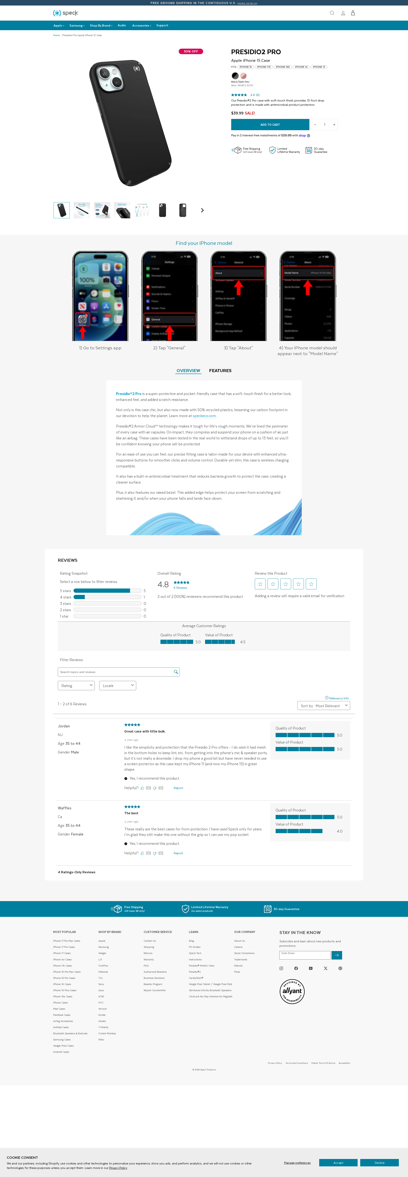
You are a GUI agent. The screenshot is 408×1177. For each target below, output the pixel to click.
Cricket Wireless (107, 1033)
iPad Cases (59, 1009)
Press (237, 972)
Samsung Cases (62, 1039)
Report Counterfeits (155, 990)
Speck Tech (195, 953)
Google (102, 953)
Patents (238, 966)
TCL (100, 978)
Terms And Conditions (296, 1063)
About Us (239, 941)
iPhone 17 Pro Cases (64, 947)
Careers (238, 947)
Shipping (149, 947)
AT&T (101, 996)
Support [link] (162, 25)
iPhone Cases (60, 1003)
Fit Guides (194, 947)
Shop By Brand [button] (100, 25)
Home (56, 35)
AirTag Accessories (63, 1021)
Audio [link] (122, 25)
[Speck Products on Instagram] (281, 968)
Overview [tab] (188, 370)
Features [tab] (220, 370)
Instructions (195, 959)
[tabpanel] (204, 457)
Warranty (149, 959)
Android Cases (61, 1052)
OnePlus (103, 966)
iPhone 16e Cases (62, 996)
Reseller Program (153, 984)
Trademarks (240, 959)
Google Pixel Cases (63, 1046)
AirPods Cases (61, 1027)
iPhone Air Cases (62, 959)
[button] (353, 13)
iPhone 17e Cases (62, 966)
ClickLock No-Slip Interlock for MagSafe (210, 996)
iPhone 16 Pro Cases (64, 978)
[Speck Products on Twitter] (325, 968)
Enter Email (288, 953)
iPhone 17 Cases (62, 953)
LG (100, 959)
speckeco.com (204, 416)
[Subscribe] (337, 955)
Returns (148, 953)
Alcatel (102, 1021)
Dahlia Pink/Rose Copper (243, 76)
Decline (379, 1162)
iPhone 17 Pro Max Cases (66, 941)
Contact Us (150, 941)
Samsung (103, 947)
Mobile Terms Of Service (323, 1063)
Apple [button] (58, 25)
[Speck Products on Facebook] (296, 968)
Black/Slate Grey (235, 76)
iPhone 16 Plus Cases (64, 990)
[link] (343, 13)
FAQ (146, 966)
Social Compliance (244, 953)
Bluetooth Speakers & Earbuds (70, 1033)
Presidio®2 (195, 972)
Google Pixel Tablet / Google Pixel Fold (210, 984)
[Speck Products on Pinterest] (340, 968)
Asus (101, 990)
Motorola (103, 972)
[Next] (201, 210)
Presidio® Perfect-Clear (201, 966)
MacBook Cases (61, 1015)
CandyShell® (196, 978)
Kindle (102, 1015)
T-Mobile (103, 1027)
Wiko (101, 1039)
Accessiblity (344, 1063)
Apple (101, 941)
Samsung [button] (75, 25)
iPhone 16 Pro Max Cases (67, 972)
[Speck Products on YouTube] (311, 968)
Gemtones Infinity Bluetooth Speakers (210, 990)
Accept (338, 1162)
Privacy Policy (118, 1167)
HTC (100, 1003)
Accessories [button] (140, 25)
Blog (191, 941)
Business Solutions (154, 978)
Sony (101, 984)
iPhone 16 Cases (62, 984)
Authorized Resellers (155, 972)
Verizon (102, 1009)
